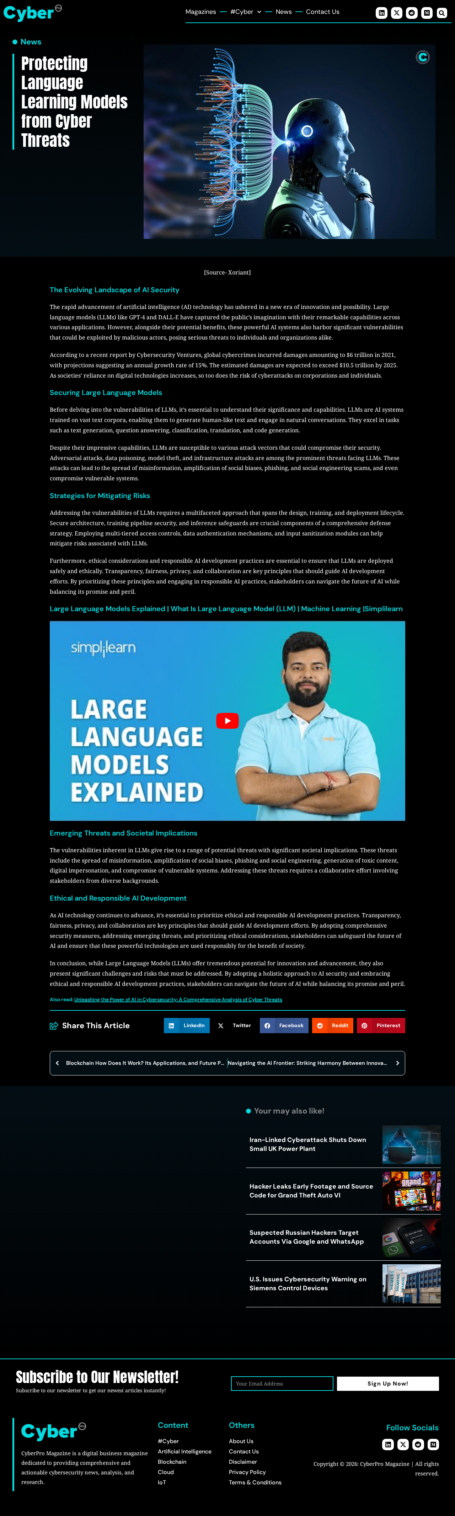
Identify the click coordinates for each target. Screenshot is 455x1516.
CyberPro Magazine (385, 1463)
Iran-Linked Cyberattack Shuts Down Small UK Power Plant (308, 1144)
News (284, 11)
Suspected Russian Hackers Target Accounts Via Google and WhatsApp (307, 1237)
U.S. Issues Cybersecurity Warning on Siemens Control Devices (308, 1283)
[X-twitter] (396, 12)
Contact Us (322, 11)
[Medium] (427, 12)
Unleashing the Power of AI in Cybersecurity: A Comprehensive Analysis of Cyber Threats (178, 999)
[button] (442, 13)
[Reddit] (411, 12)
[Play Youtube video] (227, 721)
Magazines (201, 11)
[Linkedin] (381, 12)
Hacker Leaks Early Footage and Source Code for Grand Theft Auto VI (311, 1191)
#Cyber (241, 11)
